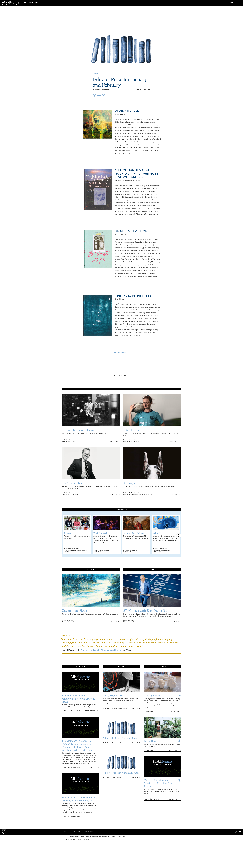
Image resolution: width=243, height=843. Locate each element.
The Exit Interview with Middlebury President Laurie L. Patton (78, 698)
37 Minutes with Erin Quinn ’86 (145, 610)
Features (121, 389)
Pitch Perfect (132, 430)
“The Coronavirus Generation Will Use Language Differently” (101, 650)
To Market (68, 533)
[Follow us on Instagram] (236, 832)
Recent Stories (31, 3)
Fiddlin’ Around (100, 533)
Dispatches (121, 509)
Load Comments (121, 352)
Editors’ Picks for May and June (120, 738)
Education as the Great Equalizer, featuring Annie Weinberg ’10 (79, 799)
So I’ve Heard (158, 533)
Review (96, 73)
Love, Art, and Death (114, 695)
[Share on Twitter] (99, 96)
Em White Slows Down (78, 430)
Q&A (152, 569)
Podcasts (80, 666)
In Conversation (72, 483)
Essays (90, 569)
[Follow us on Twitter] (240, 832)
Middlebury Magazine (11, 3)
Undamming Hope (74, 610)
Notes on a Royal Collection (134, 533)
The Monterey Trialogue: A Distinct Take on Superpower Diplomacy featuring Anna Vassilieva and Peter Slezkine (77, 745)
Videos (162, 666)
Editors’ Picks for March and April (121, 772)
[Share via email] (103, 96)
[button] (64, 535)
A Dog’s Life (132, 483)
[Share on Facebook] (94, 96)
